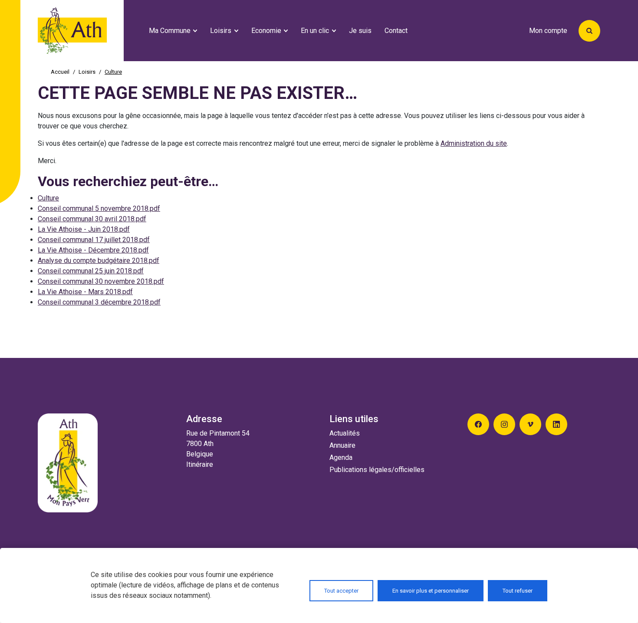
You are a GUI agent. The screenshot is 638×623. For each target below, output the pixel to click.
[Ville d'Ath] (90, 30)
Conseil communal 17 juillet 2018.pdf (94, 240)
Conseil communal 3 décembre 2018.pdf (99, 302)
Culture (48, 198)
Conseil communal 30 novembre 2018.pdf (101, 281)
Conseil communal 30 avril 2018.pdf (92, 219)
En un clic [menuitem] (315, 30)
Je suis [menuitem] (360, 30)
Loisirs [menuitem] (220, 30)
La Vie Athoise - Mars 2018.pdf (85, 292)
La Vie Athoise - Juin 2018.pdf (84, 229)
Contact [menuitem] (396, 30)
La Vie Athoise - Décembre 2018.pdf (93, 250)
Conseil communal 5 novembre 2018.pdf (99, 208)
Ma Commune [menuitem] (170, 30)
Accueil (60, 72)
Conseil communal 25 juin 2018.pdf (91, 271)
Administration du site (474, 143)
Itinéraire (199, 464)
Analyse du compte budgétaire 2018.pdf (98, 260)
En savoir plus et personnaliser (430, 590)
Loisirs (87, 72)
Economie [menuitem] (266, 30)
